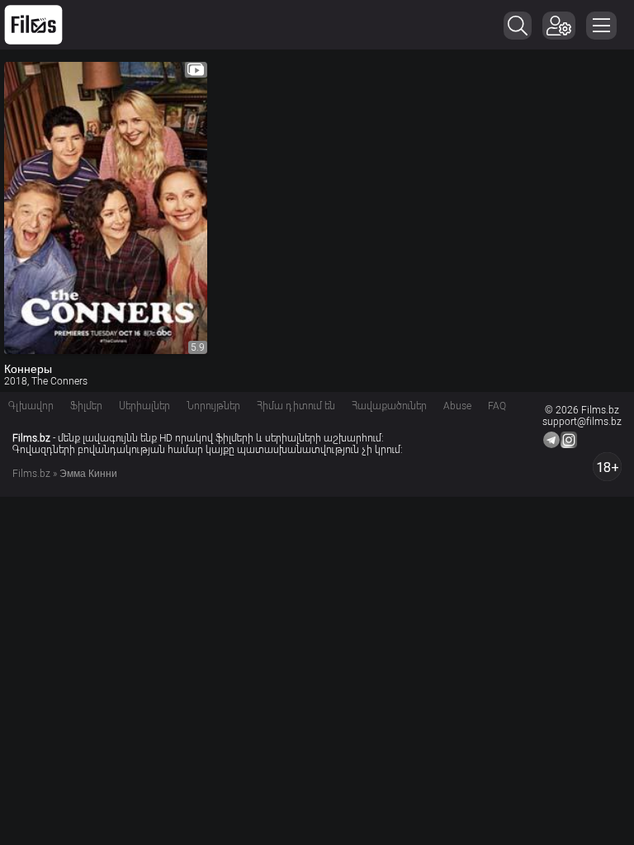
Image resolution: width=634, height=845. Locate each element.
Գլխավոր (31, 406)
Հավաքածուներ (389, 406)
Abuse (457, 406)
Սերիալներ (144, 406)
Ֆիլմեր (86, 406)
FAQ (497, 406)
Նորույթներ (213, 406)
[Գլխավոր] (33, 24)
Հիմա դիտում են (296, 406)
